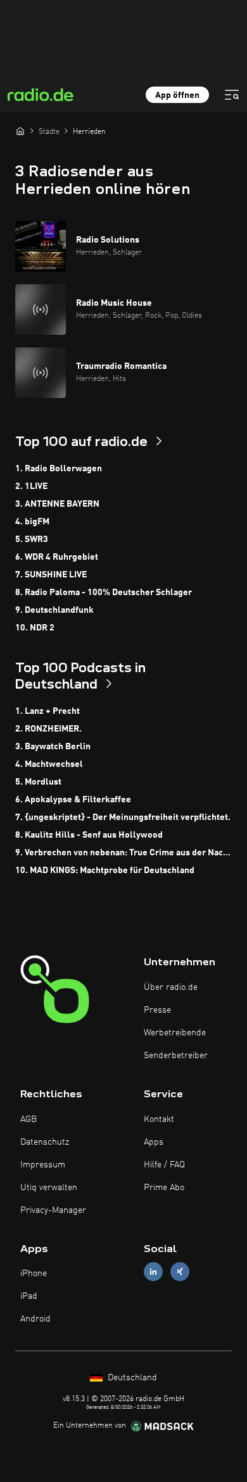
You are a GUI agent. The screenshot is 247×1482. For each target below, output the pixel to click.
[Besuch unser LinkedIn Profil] (153, 1272)
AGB (28, 1119)
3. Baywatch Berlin (53, 746)
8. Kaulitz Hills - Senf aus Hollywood (89, 835)
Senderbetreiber (176, 1055)
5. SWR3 (31, 539)
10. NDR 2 (34, 628)
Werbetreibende (175, 1032)
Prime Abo (164, 1187)
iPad (28, 1296)
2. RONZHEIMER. (48, 729)
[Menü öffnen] (231, 94)
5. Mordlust (38, 782)
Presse (157, 1010)
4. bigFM (32, 521)
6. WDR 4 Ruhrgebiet (56, 557)
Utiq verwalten (48, 1187)
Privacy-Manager (53, 1210)
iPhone (33, 1273)
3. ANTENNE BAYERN (57, 504)
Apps (153, 1142)
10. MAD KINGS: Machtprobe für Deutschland (104, 870)
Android (35, 1319)
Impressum (42, 1164)
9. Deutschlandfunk (54, 610)
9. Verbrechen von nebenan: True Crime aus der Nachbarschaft (123, 852)
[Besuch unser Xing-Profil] (180, 1272)
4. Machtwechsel (49, 764)
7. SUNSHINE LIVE (51, 574)
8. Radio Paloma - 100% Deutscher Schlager (103, 592)
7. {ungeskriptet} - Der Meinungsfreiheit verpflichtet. (123, 817)
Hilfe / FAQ (164, 1164)
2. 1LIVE (31, 486)
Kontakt (159, 1119)
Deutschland (131, 1377)
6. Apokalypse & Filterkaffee (73, 799)
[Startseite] (20, 131)
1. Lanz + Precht (47, 711)
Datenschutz (44, 1142)
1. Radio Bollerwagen (58, 468)
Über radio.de (171, 987)
